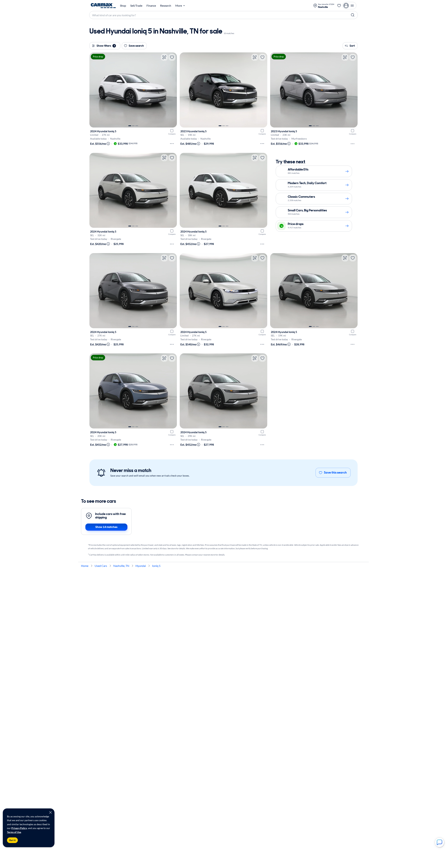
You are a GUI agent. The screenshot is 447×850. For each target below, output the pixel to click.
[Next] (172, 90)
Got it (12, 840)
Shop (123, 6)
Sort (352, 46)
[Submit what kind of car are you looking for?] (353, 15)
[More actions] (171, 143)
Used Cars (101, 565)
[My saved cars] (339, 5)
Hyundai (140, 565)
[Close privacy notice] (50, 812)
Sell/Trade (136, 6)
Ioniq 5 (156, 565)
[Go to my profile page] (349, 5)
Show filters (106, 46)
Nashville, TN (121, 565)
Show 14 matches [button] (106, 527)
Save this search (335, 472)
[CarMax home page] (103, 5)
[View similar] (164, 57)
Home (84, 565)
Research (165, 6)
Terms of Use (14, 832)
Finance (151, 6)
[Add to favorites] (171, 57)
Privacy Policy (19, 828)
